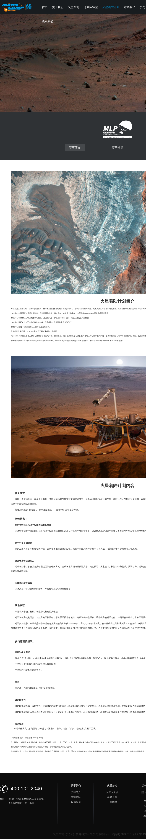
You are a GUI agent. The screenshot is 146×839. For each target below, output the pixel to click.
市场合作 (129, 7)
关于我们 (57, 7)
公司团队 (76, 797)
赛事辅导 (117, 147)
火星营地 (73, 7)
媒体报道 (76, 802)
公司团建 (112, 802)
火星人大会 (112, 792)
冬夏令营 (112, 797)
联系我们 (47, 21)
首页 (45, 7)
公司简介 (76, 792)
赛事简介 (74, 147)
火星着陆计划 (110, 7)
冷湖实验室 (91, 7)
